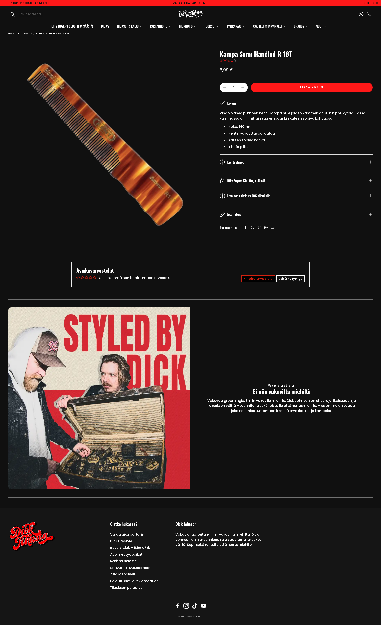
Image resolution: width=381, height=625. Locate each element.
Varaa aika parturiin (189, 3)
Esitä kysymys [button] (290, 278)
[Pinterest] (259, 227)
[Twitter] (252, 227)
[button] (48, 14)
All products (24, 33)
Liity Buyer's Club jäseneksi (26, 3)
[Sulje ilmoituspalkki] (377, 3)
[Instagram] (186, 606)
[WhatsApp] (266, 227)
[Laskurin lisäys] (242, 87)
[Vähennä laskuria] (224, 87)
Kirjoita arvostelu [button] (258, 278)
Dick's (367, 3)
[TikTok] (195, 606)
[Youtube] (203, 606)
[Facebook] (245, 227)
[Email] (272, 227)
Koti (9, 33)
